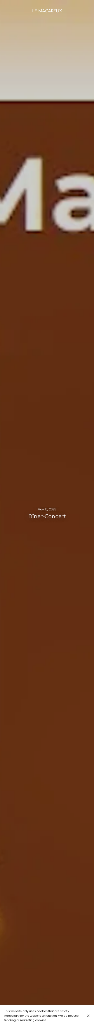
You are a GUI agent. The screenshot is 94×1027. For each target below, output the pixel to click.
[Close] (88, 1015)
